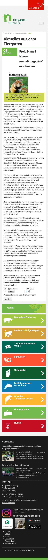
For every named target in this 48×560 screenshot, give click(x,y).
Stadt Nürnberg (36, 5)
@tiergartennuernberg (26, 515)
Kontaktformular (8, 503)
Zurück (7, 299)
